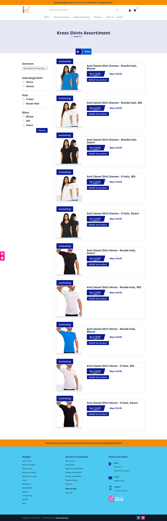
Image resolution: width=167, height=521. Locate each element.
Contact (120, 17)
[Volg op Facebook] (138, 518)
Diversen (97, 17)
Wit (28, 120)
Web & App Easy (62, 518)
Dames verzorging (81, 17)
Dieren (24, 480)
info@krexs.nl (119, 481)
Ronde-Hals (32, 103)
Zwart (29, 125)
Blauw (29, 116)
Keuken (25, 492)
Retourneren (70, 465)
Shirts (46, 17)
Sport (24, 503)
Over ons (110, 17)
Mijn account (70, 461)
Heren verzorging (61, 17)
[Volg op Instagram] (143, 518)
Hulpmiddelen (27, 488)
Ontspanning (27, 496)
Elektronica (26, 484)
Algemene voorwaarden (74, 468)
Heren (29, 81)
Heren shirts (27, 461)
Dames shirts (27, 468)
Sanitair (25, 499)
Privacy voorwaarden (73, 472)
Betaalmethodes (71, 480)
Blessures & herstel (29, 476)
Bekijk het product (98, 79)
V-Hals (30, 99)
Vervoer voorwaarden (73, 476)
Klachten (68, 484)
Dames (30, 86)
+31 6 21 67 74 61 (120, 491)
